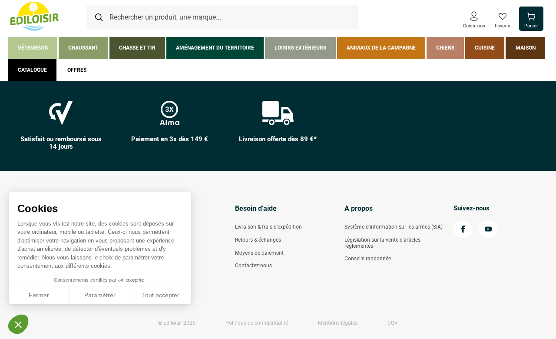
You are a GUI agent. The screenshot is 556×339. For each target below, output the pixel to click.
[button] (18, 324)
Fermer (39, 295)
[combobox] (222, 17)
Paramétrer (100, 295)
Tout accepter (160, 295)
